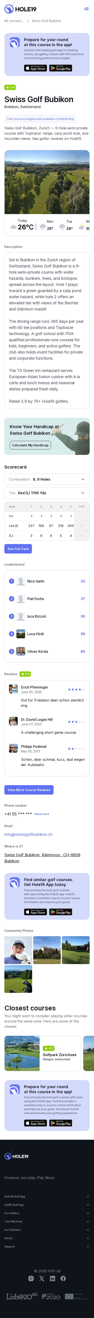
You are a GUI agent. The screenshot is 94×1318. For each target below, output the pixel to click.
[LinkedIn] (52, 1278)
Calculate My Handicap (30, 445)
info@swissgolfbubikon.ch (28, 834)
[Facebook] (63, 1278)
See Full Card (18, 549)
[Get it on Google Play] (60, 68)
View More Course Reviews (29, 790)
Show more (41, 814)
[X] (41, 1278)
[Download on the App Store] (35, 68)
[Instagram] (31, 1278)
